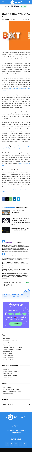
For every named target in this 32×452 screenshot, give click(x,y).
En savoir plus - (10, 430)
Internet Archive (7, 378)
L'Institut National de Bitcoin (11, 389)
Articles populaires (8, 357)
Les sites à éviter (7, 351)
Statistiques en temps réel (10, 341)
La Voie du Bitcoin (8, 393)
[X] (7, 199)
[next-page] (5, 236)
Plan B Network (7, 387)
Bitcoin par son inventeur (10, 345)
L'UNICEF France (7, 373)
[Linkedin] (14, 199)
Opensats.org (6, 369)
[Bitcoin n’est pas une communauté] (6, 212)
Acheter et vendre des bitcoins (12, 343)
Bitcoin (8, 10)
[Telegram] (18, 199)
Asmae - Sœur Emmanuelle (11, 371)
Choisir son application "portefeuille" (13, 347)
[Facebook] (3, 199)
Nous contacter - (21, 430)
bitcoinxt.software (19, 146)
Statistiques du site (8, 360)
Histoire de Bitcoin (8, 355)
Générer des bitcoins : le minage (12, 349)
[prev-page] (3, 236)
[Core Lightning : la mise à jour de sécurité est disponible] (6, 230)
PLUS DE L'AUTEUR (21, 207)
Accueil (3, 10)
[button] (2, 2)
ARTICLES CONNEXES (8, 207)
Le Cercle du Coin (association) (12, 391)
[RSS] (11, 444)
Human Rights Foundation (10, 375)
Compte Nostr (16, 433)
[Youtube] (25, 444)
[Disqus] (16, 260)
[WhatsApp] (10, 199)
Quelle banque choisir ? (9, 353)
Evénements (6, 338)
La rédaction (6, 19)
